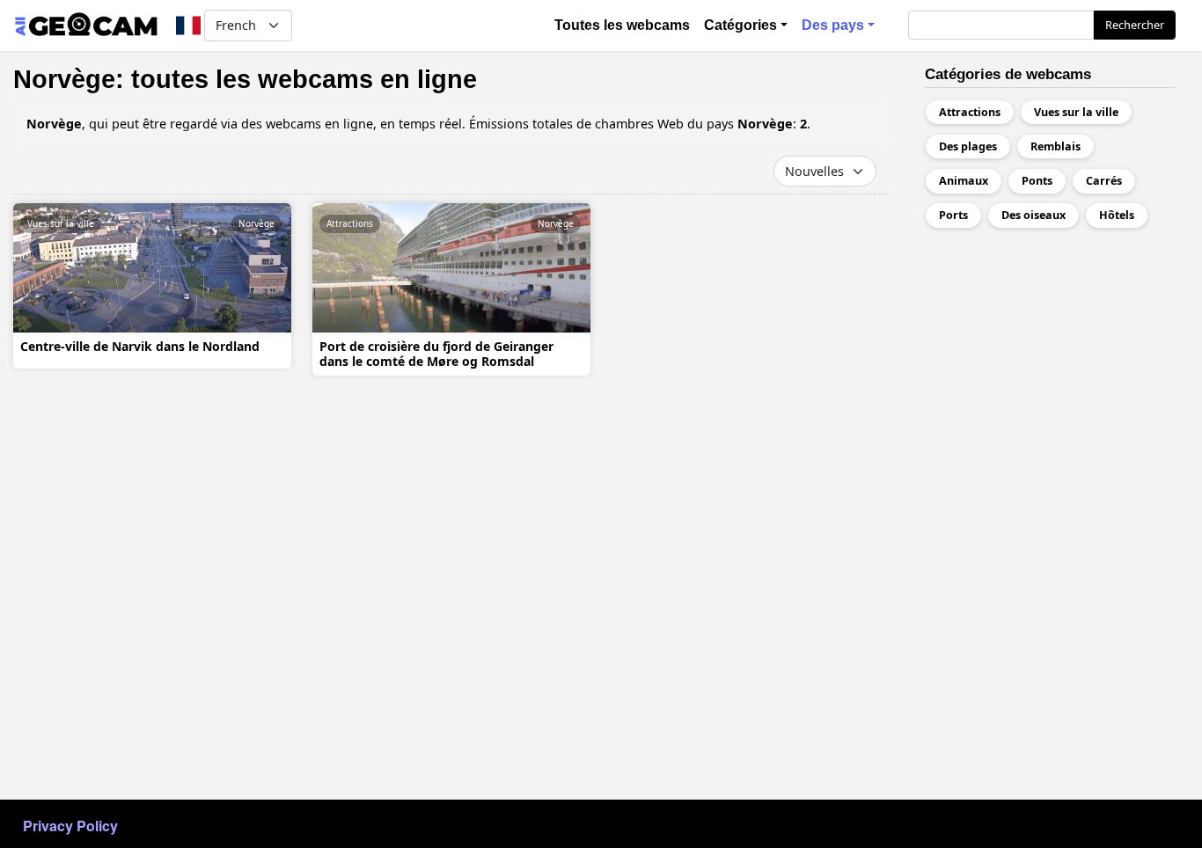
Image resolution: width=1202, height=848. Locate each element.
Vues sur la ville (60, 223)
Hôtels (1116, 215)
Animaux (963, 180)
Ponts (1037, 180)
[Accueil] (85, 25)
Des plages (968, 146)
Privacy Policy (70, 825)
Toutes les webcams (622, 25)
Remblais (1055, 146)
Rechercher (1134, 25)
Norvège (256, 223)
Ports (953, 215)
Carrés (1104, 180)
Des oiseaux (1033, 215)
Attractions (349, 223)
